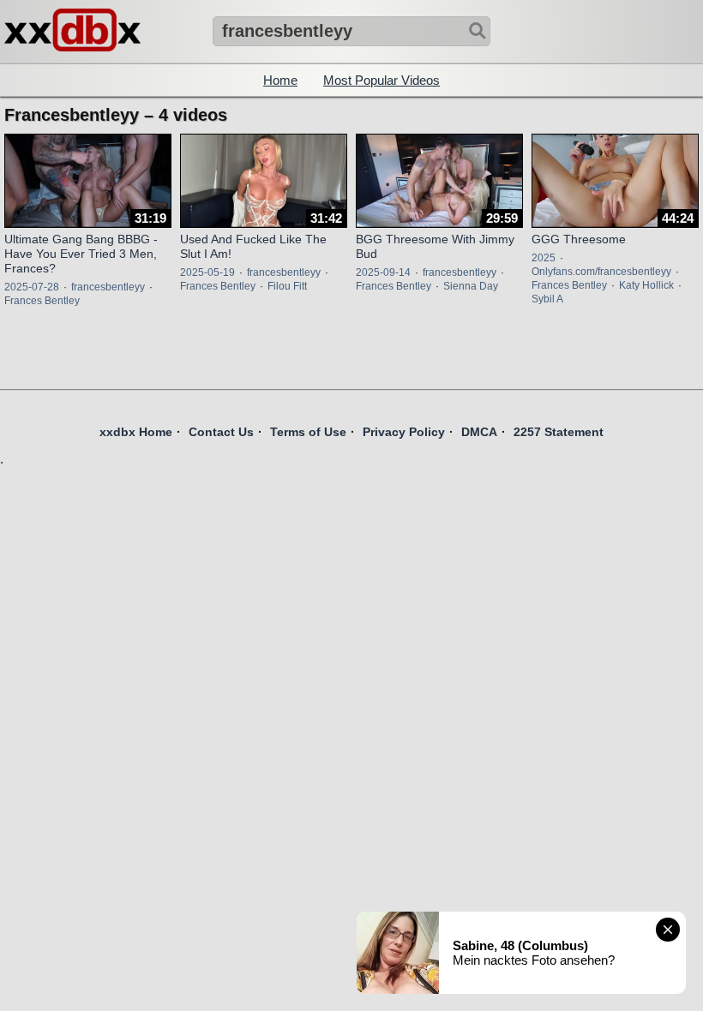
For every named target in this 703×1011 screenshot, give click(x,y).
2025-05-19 (207, 272)
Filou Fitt (287, 286)
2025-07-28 (31, 287)
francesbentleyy (108, 287)
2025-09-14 (383, 272)
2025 (544, 258)
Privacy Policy (404, 432)
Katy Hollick (646, 285)
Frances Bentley (42, 301)
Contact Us (221, 432)
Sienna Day (470, 286)
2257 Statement (559, 432)
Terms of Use (308, 432)
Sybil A (547, 299)
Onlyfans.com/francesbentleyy (601, 272)
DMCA (479, 432)
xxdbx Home (135, 432)
